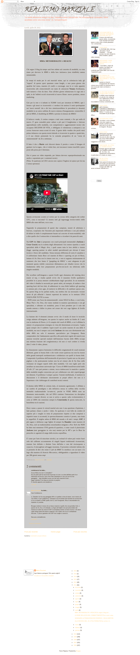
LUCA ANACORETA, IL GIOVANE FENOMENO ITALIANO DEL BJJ (106, 34)
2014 (75, 576)
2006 (75, 645)
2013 (75, 579)
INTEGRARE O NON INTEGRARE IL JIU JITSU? (105, 62)
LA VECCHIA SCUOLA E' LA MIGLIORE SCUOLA (106, 92)
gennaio (77, 630)
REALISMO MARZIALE (59, 10)
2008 (75, 639)
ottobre (77, 593)
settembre (78, 596)
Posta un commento (35, 523)
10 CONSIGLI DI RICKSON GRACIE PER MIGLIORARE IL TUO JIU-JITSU (107, 78)
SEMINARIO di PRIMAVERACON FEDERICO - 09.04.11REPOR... (94, 618)
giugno (77, 604)
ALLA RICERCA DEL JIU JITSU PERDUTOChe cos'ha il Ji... (93, 621)
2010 (75, 634)
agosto (77, 599)
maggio (77, 607)
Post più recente (31, 532)
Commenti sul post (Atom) (38, 536)
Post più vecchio (80, 532)
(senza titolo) (103, 47)
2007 (75, 642)
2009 (75, 637)
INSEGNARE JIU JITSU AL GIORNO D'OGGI (106, 146)
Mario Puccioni (36, 490)
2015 (75, 574)
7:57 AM (33, 484)
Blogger (78, 651)
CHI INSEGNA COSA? (106, 118)
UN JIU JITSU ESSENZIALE (103, 159)
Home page (55, 532)
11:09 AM (34, 519)
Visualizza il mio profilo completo (44, 575)
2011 (75, 585)
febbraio (77, 627)
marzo (77, 624)
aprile (77, 610)
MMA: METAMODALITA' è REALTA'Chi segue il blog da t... (92, 612)
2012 (75, 582)
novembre (78, 590)
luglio (77, 601)
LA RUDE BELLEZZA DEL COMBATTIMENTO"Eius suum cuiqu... (94, 615)
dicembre (78, 587)
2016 (75, 571)
